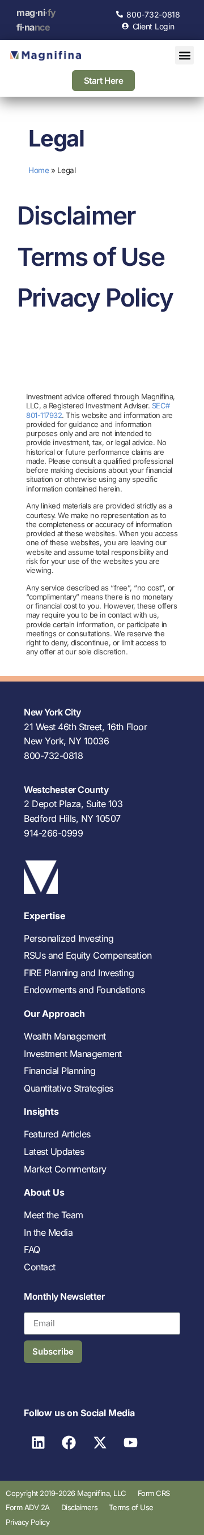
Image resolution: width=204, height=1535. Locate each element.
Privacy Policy (95, 297)
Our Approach (54, 1013)
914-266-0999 (53, 833)
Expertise (45, 915)
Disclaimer (76, 215)
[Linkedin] (38, 1443)
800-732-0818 (53, 755)
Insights (41, 1111)
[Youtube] (131, 1443)
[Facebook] (69, 1443)
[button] (184, 55)
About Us (44, 1192)
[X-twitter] (100, 1443)
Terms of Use (90, 257)
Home (38, 170)
